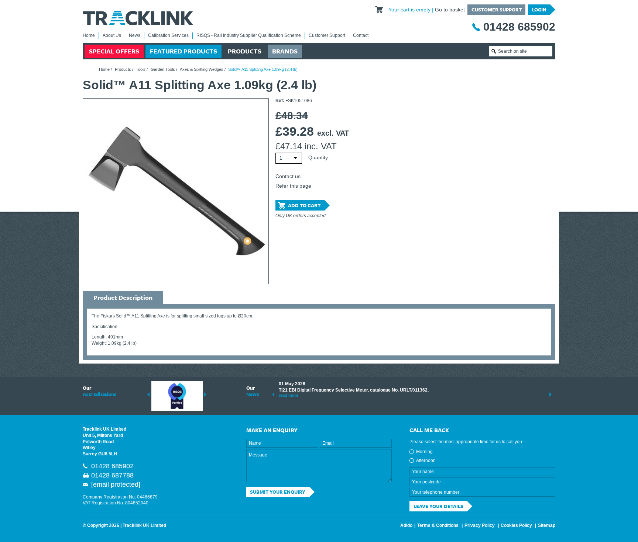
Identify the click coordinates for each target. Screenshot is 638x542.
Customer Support (496, 9)
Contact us (288, 176)
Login (539, 9)
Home (89, 35)
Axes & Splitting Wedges (201, 69)
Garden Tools (163, 69)
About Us (112, 35)
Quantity (318, 157)
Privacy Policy (479, 525)
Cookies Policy (516, 525)
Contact (360, 35)
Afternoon (426, 460)
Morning (424, 451)
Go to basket (450, 10)
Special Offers (114, 51)
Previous (148, 394)
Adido (406, 525)
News (134, 35)
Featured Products (183, 51)
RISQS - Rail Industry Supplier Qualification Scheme (248, 35)
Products (244, 51)
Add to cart (304, 205)
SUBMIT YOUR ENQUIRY (277, 492)
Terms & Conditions (438, 525)
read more (288, 395)
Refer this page (293, 186)
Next (205, 394)
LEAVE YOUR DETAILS (438, 506)
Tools (140, 69)
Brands (285, 51)
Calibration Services (168, 35)
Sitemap (546, 525)
